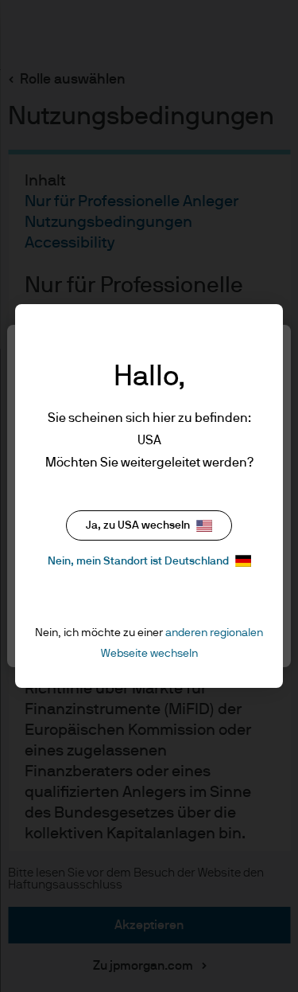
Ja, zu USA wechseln (138, 525)
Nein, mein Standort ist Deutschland (138, 561)
